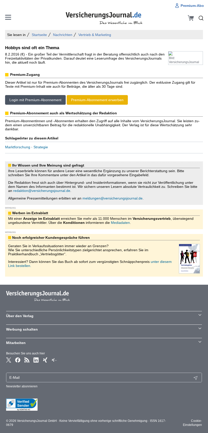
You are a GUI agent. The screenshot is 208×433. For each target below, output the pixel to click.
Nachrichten (62, 35)
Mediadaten (120, 223)
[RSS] (26, 360)
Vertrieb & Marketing (94, 35)
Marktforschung (17, 147)
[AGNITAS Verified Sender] (104, 405)
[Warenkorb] (191, 18)
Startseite (39, 35)
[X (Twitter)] (8, 360)
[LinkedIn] (36, 360)
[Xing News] (54, 360)
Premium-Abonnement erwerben (97, 100)
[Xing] (45, 360)
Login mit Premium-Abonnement (35, 100)
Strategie (40, 147)
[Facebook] (17, 360)
